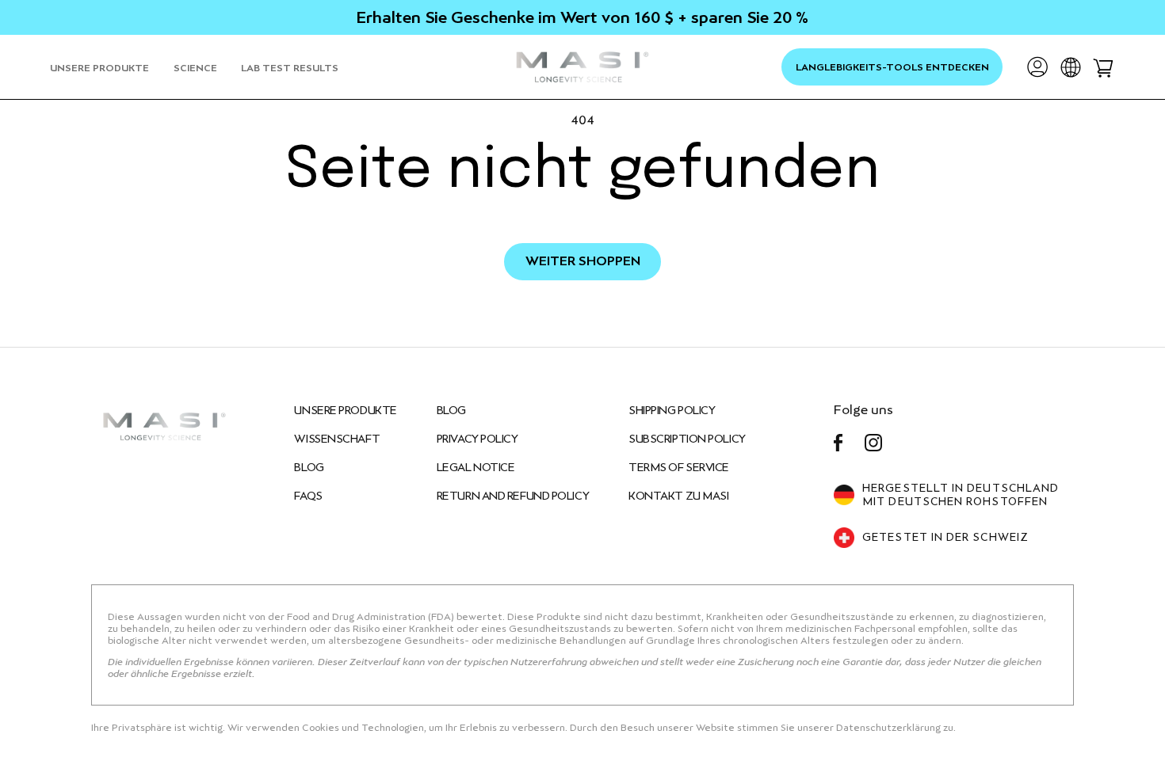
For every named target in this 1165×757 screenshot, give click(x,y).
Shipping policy (671, 410)
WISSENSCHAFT (337, 438)
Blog (451, 410)
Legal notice (476, 467)
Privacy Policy (477, 438)
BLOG (308, 467)
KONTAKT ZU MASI (678, 495)
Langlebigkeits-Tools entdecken (892, 67)
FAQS (308, 495)
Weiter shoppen (582, 260)
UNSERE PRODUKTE (345, 410)
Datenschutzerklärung (889, 727)
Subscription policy (687, 438)
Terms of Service (678, 467)
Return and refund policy (513, 495)
